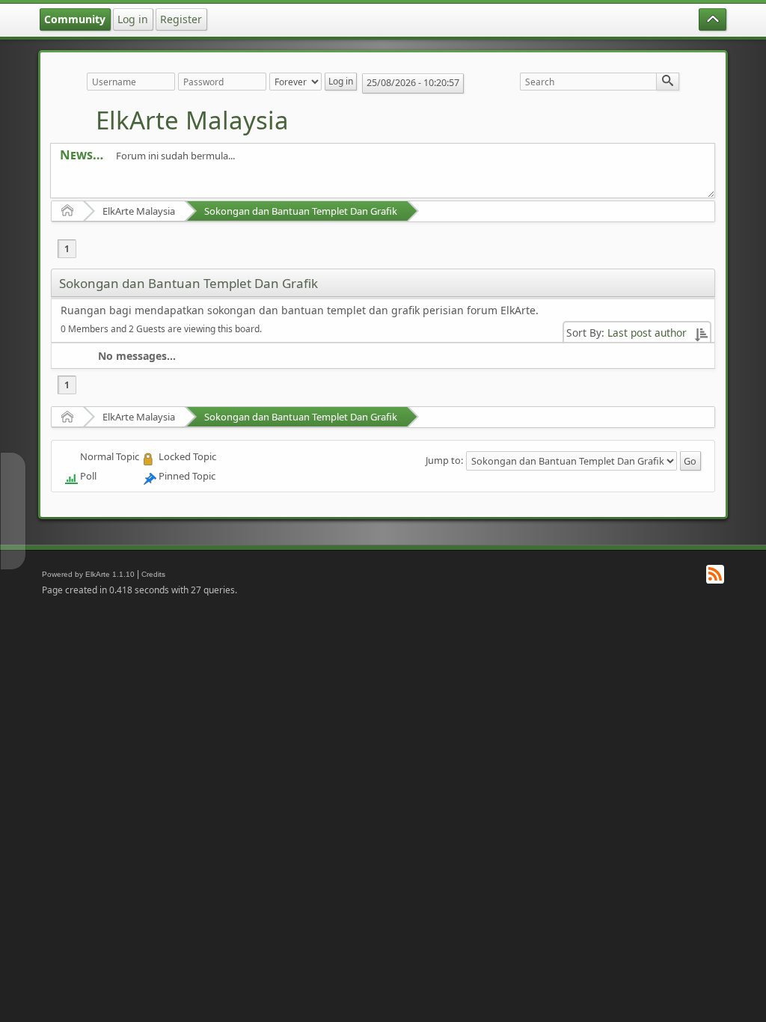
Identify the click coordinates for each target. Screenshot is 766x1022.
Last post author (647, 332)
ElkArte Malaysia (192, 120)
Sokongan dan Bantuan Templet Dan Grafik (300, 211)
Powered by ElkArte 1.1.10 (88, 574)
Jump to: (444, 460)
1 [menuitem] (67, 248)
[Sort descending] (701, 332)
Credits (153, 574)
